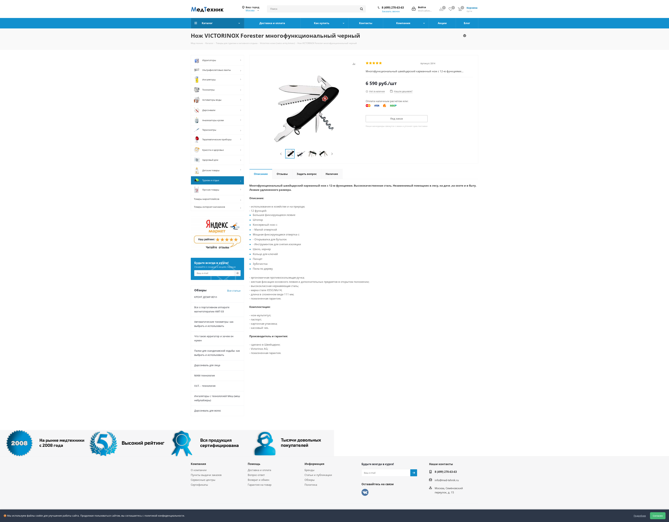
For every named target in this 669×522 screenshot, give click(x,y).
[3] (374, 63)
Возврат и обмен (258, 480)
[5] (380, 63)
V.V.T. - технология (205, 385)
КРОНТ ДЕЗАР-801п (205, 297)
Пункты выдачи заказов (206, 475)
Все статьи (234, 290)
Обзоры (310, 480)
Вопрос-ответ (256, 475)
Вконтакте (365, 492)
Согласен (658, 515)
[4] (377, 63)
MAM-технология (204, 375)
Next (331, 153)
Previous (281, 153)
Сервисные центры (203, 480)
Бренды (309, 470)
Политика (311, 484)
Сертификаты (199, 484)
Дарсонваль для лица (207, 365)
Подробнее (640, 515)
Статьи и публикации (318, 475)
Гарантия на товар (259, 484)
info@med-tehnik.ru (447, 480)
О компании (199, 470)
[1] (367, 63)
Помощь (254, 464)
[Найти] (361, 8)
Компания (198, 464)
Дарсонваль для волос (207, 410)
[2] (370, 63)
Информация (314, 464)
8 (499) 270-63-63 (393, 7)
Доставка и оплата (259, 470)
